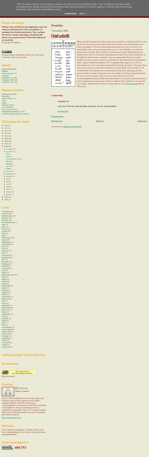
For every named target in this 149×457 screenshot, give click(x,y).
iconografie (6, 268)
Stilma (4, 321)
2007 (6, 144)
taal (3, 323)
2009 (6, 138)
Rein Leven (6, 310)
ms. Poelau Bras (7, 107)
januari (8, 194)
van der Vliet (6, 331)
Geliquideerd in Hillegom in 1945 (13, 111)
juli (7, 179)
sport (3, 316)
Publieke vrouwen (8, 105)
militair (4, 294)
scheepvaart (6, 314)
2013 (6, 128)
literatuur (5, 290)
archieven (5, 213)
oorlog (4, 303)
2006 (6, 146)
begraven (5, 218)
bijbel (4, 224)
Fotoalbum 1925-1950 (9, 82)
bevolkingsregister (8, 222)
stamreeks (5, 318)
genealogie (5, 255)
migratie (4, 292)
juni (7, 181)
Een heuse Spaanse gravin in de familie (15, 114)
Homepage (100, 121)
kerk (3, 277)
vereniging (5, 338)
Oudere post (142, 121)
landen (4, 288)
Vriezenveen (6, 347)
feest (3, 246)
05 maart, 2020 (63, 111)
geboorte (5, 251)
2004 (6, 199)
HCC (3, 259)
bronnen (5, 231)
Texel (4, 325)
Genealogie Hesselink (9, 69)
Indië (3, 270)
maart (8, 189)
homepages (6, 264)
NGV (3, 301)
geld (3, 253)
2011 (6, 133)
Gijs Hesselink (23, 388)
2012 (6, 131)
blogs (4, 227)
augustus (9, 176)
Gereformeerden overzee (14, 159)
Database (5, 71)
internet (4, 272)
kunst (4, 283)
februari (9, 192)
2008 (6, 141)
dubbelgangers (7, 238)
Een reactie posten (57, 116)
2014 (6, 125)
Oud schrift (60, 35)
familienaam (6, 242)
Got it (82, 14)
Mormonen (5, 299)
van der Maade (7, 329)
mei (7, 184)
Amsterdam (6, 211)
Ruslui (4, 312)
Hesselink (5, 262)
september (10, 174)
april (8, 187)
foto (3, 248)
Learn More (70, 14)
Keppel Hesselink (8, 275)
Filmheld (8, 168)
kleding (4, 279)
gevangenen (6, 257)
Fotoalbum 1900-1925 (9, 80)
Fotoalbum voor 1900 (9, 78)
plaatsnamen (6, 307)
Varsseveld (5, 334)
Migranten (9, 161)
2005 (6, 197)
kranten (4, 281)
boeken (4, 229)
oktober (9, 171)
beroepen (5, 220)
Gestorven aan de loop (9, 109)
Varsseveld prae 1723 (9, 73)
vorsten (4, 345)
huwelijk (5, 266)
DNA (3, 233)
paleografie (5, 305)
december (9, 149)
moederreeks (6, 296)
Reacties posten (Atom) (72, 126)
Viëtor (4, 100)
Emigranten (9, 164)
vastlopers (5, 336)
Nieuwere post (56, 121)
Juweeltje (9, 156)
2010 (6, 136)
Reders (4, 103)
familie (4, 240)
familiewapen (6, 244)
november (10, 151)
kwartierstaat (6, 286)
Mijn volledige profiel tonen (11, 418)
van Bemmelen (7, 327)
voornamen (6, 342)
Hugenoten (5, 96)
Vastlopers (5, 75)
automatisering (7, 216)
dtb (3, 235)
